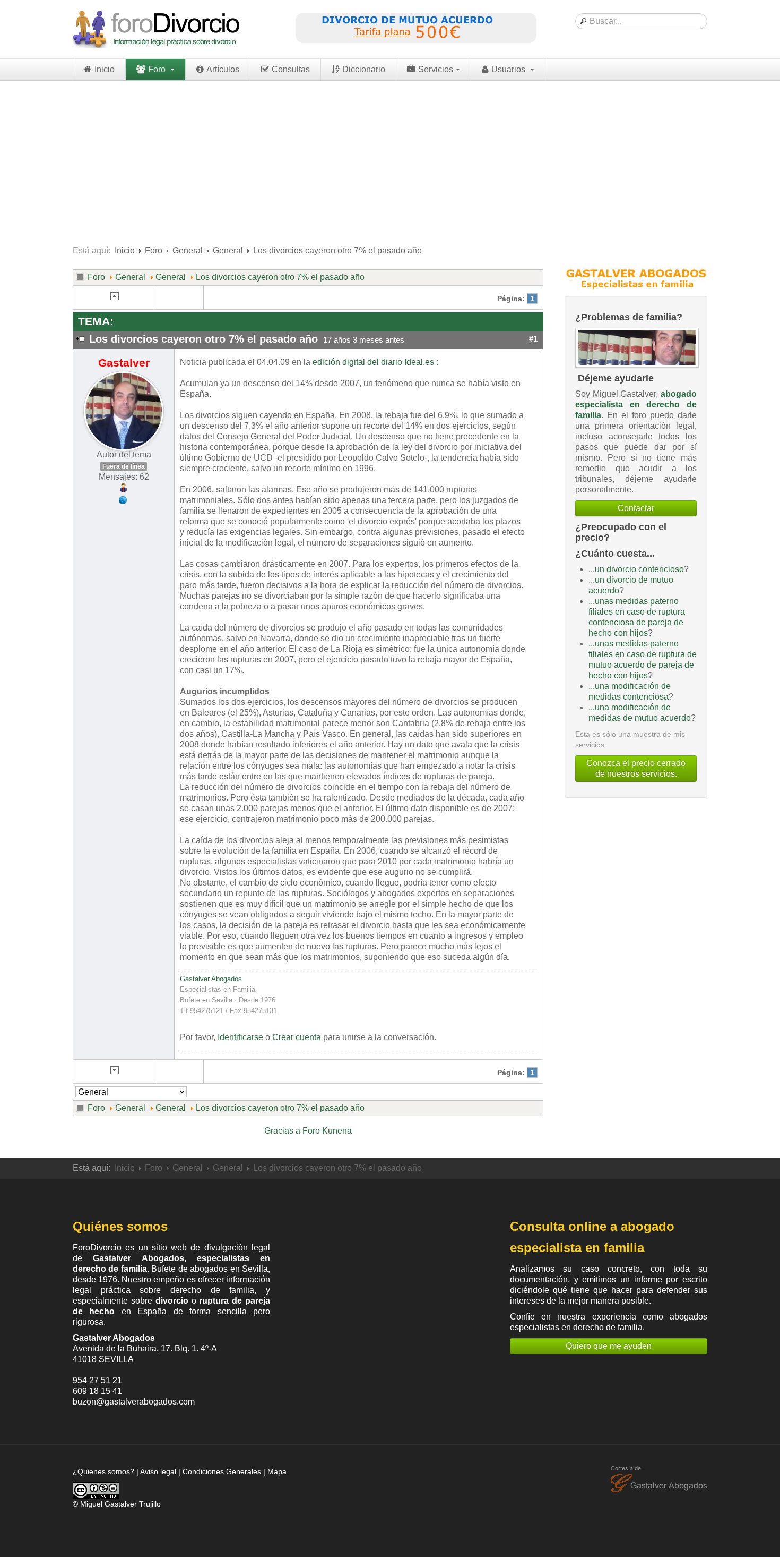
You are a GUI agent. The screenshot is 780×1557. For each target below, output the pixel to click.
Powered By (659, 1479)
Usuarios (509, 69)
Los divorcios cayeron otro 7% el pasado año (280, 277)
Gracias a (282, 1130)
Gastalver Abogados (211, 979)
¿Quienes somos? (103, 1471)
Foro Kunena (327, 1130)
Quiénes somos (120, 1226)
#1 (533, 339)
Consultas (291, 69)
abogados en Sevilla (229, 1268)
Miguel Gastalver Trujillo (120, 1504)
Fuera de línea (123, 466)
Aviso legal (158, 1471)
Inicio (104, 69)
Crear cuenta (296, 1037)
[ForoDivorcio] (157, 29)
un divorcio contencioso (639, 569)
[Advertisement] (390, 160)
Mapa (277, 1471)
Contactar (636, 508)
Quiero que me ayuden (609, 1345)
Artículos (222, 69)
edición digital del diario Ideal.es (373, 362)
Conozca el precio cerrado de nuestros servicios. (636, 768)
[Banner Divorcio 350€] (415, 29)
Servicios (435, 69)
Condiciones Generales (222, 1471)
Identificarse (240, 1037)
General (187, 250)
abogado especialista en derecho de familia (636, 404)
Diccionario (363, 69)
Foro (158, 69)
